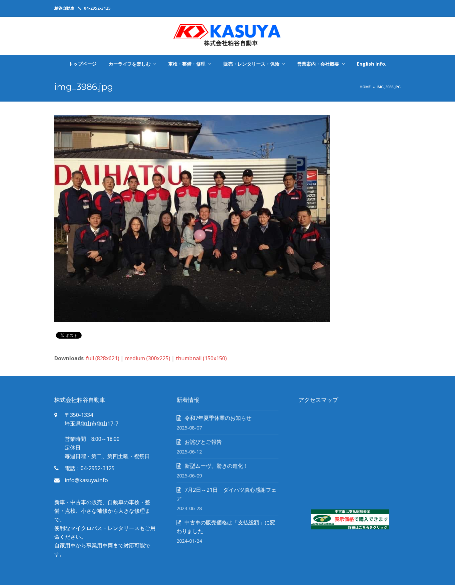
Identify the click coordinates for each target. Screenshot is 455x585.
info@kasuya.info (86, 480)
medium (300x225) (147, 358)
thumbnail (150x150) (201, 358)
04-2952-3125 (97, 8)
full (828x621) (102, 358)
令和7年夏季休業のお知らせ (218, 418)
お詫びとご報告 (203, 441)
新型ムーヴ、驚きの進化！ (216, 465)
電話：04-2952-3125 (90, 468)
